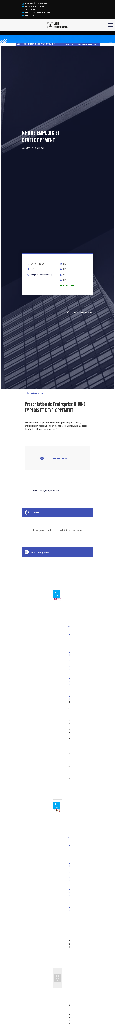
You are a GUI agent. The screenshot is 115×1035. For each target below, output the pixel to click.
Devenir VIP (30, 9)
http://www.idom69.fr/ (41, 274)
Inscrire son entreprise (35, 6)
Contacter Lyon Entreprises (37, 12)
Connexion (29, 15)
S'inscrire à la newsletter (36, 3)
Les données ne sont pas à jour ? (80, 312)
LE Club (56, 594)
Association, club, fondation (33, 148)
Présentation (34, 393)
